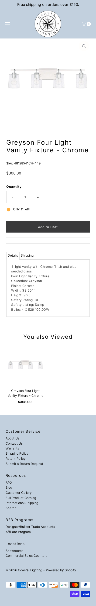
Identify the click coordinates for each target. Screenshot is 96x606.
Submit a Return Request (24, 464)
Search (11, 508)
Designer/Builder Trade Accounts (30, 527)
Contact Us (14, 443)
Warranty (12, 448)
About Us (12, 438)
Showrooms (14, 551)
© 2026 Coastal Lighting (24, 570)
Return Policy (16, 458)
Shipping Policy (17, 453)
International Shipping (22, 503)
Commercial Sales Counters (26, 555)
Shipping (27, 255)
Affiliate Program (18, 532)
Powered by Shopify (61, 570)
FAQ (9, 482)
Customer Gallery (19, 493)
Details (13, 255)
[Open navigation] (7, 24)
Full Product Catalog (21, 498)
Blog (9, 487)
